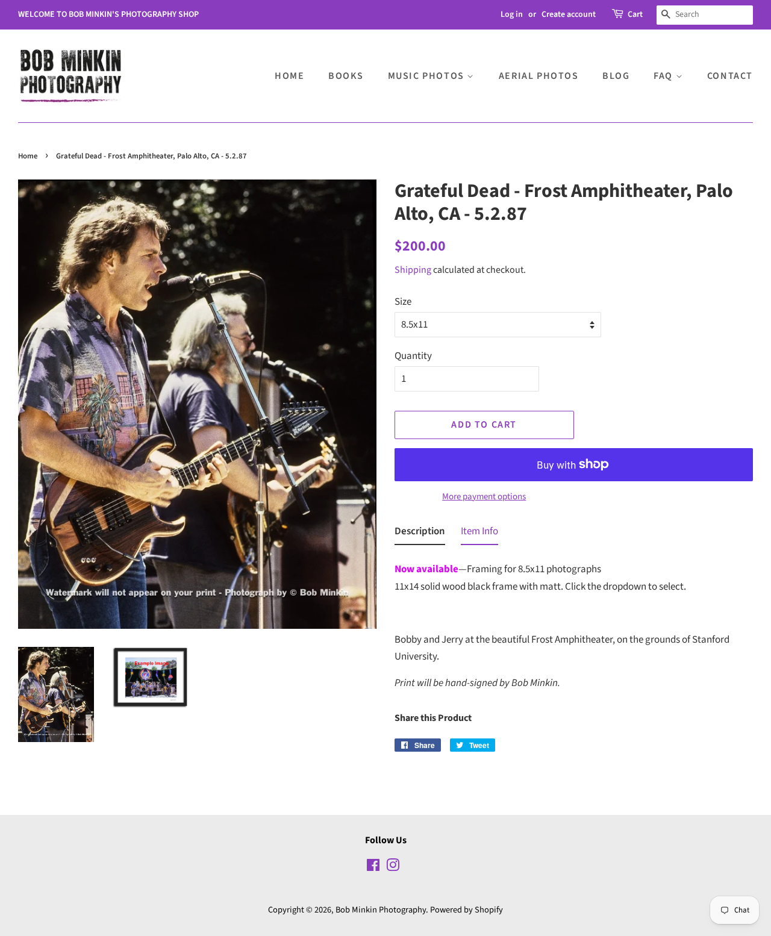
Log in (512, 14)
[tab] (420, 534)
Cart (635, 14)
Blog (615, 76)
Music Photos (427, 76)
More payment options (484, 496)
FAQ (664, 76)
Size (403, 302)
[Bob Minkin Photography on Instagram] (392, 867)
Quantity (413, 356)
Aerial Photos (539, 76)
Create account (569, 14)
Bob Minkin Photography (381, 909)
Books (346, 76)
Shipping (413, 269)
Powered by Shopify (466, 909)
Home (289, 76)
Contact (730, 76)
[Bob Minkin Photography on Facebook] (373, 867)
